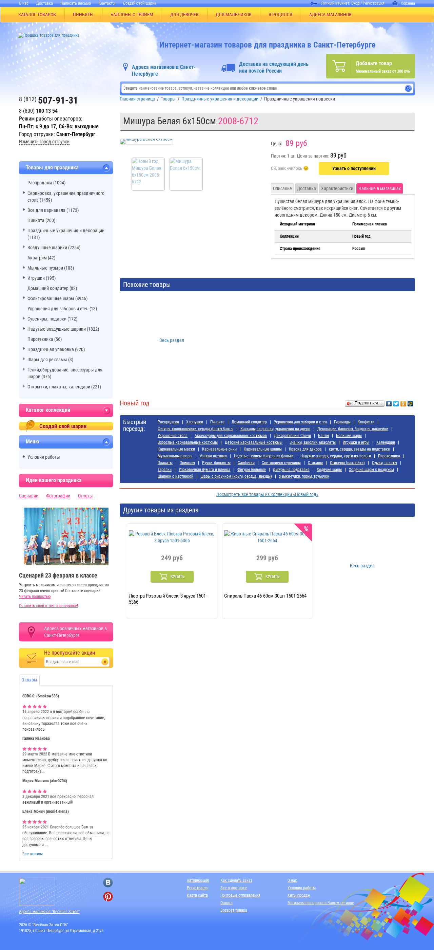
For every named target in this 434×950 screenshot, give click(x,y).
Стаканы (315, 462)
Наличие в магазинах (379, 188)
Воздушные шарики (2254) (53, 247)
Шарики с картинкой (175, 476)
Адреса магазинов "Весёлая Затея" (49, 911)
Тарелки (165, 469)
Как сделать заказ (236, 880)
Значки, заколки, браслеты (313, 442)
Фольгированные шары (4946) (57, 298)
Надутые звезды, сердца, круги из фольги (335, 456)
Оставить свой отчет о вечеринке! (48, 605)
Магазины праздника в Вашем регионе (321, 902)
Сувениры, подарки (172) (52, 319)
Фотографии (58, 495)
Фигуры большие (251, 469)
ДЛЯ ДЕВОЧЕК (184, 14)
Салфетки (246, 462)
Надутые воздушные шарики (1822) (63, 329)
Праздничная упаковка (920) (56, 349)
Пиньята (217, 422)
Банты (323, 435)
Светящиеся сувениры (281, 462)
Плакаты (165, 462)
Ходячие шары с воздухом (371, 469)
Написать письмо (76, 3)
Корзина (408, 3)
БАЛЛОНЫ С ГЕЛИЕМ (132, 14)
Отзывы (29, 679)
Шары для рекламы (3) (50, 359)
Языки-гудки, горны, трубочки (304, 476)
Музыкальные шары (175, 456)
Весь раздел (171, 340)
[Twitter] (396, 402)
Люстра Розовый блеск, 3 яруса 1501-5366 (168, 598)
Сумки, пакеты (384, 462)
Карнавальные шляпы (263, 449)
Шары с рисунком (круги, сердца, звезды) (236, 476)
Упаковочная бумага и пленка (204, 469)
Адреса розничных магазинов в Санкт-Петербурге (75, 632)
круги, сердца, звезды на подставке (359, 449)
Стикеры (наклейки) (347, 462)
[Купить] (290, 169)
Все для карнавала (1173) (53, 210)
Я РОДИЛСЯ (280, 14)
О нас (23, 3)
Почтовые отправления (240, 895)
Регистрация (373, 3)
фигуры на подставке (291, 469)
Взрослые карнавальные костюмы (188, 442)
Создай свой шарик (139, 3)
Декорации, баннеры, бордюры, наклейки (352, 428)
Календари (385, 442)
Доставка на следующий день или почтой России (274, 67)
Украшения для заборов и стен (300, 422)
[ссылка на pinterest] (108, 896)
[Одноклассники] (403, 402)
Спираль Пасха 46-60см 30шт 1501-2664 (265, 596)
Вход (355, 3)
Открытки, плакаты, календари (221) (64, 386)
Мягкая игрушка (213, 456)
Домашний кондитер (249, 422)
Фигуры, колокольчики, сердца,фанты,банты (195, 428)
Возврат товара (233, 910)
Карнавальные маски (176, 449)
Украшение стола (173, 435)
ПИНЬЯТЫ (83, 14)
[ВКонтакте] (389, 402)
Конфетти (366, 422)
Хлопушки (194, 422)
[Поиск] (408, 88)
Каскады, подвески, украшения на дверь (275, 428)
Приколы (187, 462)
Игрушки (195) (41, 278)
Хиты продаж (299, 895)
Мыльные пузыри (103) (50, 268)
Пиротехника (389, 456)
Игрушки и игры (356, 442)
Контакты (107, 3)
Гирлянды (342, 422)
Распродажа (168, 422)
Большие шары (349, 435)
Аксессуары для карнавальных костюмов (231, 435)
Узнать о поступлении (354, 168)
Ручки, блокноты (216, 462)
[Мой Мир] (410, 402)
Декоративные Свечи (292, 435)
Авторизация (198, 880)
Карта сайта (197, 895)
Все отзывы (32, 854)
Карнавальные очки (219, 449)
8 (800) (38, 111)
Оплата (226, 902)
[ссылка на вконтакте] (108, 883)
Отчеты (85, 495)
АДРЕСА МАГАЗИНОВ (330, 14)
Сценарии (28, 495)
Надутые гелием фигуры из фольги (263, 456)
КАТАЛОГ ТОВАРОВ (37, 14)
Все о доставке (233, 887)
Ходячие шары (329, 469)
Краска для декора (305, 449)
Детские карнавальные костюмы (253, 442)
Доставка (44, 3)
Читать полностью (35, 596)
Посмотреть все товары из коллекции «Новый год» (267, 494)
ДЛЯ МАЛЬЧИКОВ (234, 14)
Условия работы (43, 457)
